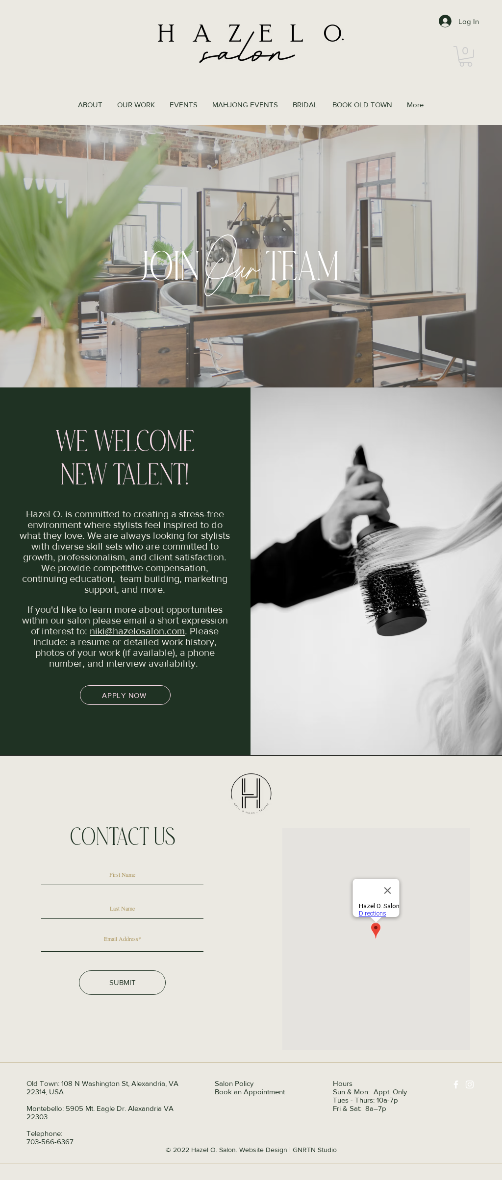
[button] (465, 56)
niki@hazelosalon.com (137, 631)
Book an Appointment (250, 1091)
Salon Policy (234, 1083)
